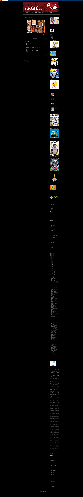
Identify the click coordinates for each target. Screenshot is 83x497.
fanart (58, 388)
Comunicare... (53, 304)
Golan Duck (48, 13)
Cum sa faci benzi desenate (54, 318)
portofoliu (40, 13)
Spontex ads (52, 343)
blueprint (54, 432)
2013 (51, 266)
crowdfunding (57, 445)
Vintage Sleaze (53, 481)
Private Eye (52, 295)
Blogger (45, 491)
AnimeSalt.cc (52, 208)
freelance (58, 434)
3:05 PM (30, 43)
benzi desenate (52, 371)
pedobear (54, 450)
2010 (51, 269)
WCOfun (52, 209)
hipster (50, 448)
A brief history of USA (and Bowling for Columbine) (54, 282)
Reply (27, 51)
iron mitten (52, 456)
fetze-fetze (55, 434)
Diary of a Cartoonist (53, 465)
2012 (51, 267)
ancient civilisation (55, 431)
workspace (51, 453)
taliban (58, 451)
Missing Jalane (53, 312)
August (52, 275)
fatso (55, 427)
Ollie (53, 443)
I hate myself (52, 234)
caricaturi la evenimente (54, 405)
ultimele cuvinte (51, 442)
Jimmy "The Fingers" (53, 331)
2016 (51, 263)
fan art (56, 384)
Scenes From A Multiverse (54, 241)
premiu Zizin (55, 435)
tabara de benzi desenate (53, 436)
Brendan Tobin (53, 460)
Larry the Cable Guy (53, 347)
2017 (51, 262)
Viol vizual (52, 324)
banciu (52, 432)
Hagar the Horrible (53, 231)
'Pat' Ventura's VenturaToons (54, 475)
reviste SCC (54, 408)
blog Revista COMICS (53, 92)
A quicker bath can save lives (54, 308)
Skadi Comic (52, 242)
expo (58, 376)
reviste (54, 375)
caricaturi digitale (57, 432)
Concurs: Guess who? (54, 303)
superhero (56, 388)
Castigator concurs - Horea (54, 315)
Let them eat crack (53, 334)
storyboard (55, 419)
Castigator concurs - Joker (54, 292)
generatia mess (53, 413)
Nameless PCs (53, 238)
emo (52, 399)
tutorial (57, 386)
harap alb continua (52, 387)
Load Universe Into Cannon (54, 466)
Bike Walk (52, 314)
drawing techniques (52, 379)
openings (55, 440)
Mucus (52, 301)
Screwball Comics (53, 469)
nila (58, 428)
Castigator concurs (53, 344)
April (52, 352)
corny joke (54, 445)
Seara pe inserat (53, 335)
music (51, 372)
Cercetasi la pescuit (53, 306)
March (52, 353)
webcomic (54, 374)
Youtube (52, 38)
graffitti (56, 437)
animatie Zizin (51, 404)
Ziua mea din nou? (53, 328)
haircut (52, 393)
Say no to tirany (53, 302)
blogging (51, 405)
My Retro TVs (52, 207)
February (53, 354)
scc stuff (54, 385)
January (53, 355)
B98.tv (51, 205)
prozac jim (58, 450)
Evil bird (52, 309)
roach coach (57, 381)
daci (56, 402)
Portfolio (52, 37)
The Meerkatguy (53, 246)
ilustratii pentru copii (56, 416)
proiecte (37, 13)
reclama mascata (56, 396)
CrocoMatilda (57, 442)
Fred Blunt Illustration (53, 461)
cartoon (58, 369)
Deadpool (51, 420)
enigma (53, 381)
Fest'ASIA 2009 (53, 316)
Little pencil (52, 323)
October (53, 273)
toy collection (57, 400)
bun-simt (58, 420)
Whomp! (52, 247)
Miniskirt (52, 293)
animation (58, 399)
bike (58, 386)
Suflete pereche (53, 317)
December (53, 271)
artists (56, 380)
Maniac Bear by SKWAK (54, 286)
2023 (51, 256)
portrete (58, 440)
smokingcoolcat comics (54, 397)
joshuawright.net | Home (54, 486)
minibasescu (53, 439)
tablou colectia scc (55, 451)
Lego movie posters (53, 291)
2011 (51, 268)
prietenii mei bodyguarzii (52, 418)
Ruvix (54, 443)
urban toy (54, 442)
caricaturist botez (54, 415)
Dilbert (52, 226)
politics (53, 372)
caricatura (51, 385)
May (52, 351)
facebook (53, 427)
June (52, 277)
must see (58, 394)
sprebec (53, 419)
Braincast (52, 224)
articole (52, 13)
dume (52, 411)
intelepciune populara (52, 403)
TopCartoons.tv (52, 204)
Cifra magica (52, 297)
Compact (53, 378)
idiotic (56, 408)
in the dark (57, 393)
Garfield (52, 230)
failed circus (51, 434)
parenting (58, 385)
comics (56, 369)
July (52, 276)
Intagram (52, 36)
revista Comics (57, 377)
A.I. (55, 442)
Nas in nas (52, 342)
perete (56, 440)
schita (52, 424)
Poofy (52, 320)
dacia (54, 421)
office (58, 380)
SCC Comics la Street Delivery (55, 329)
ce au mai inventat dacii (55, 395)
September (53, 274)
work (51, 377)
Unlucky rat (52, 307)
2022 (51, 257)
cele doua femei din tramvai (56, 426)
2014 (51, 265)
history (58, 384)
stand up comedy (56, 378)
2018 (51, 261)
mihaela (53, 435)
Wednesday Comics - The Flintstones (54, 322)
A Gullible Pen (52, 464)
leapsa (52, 408)
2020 (51, 259)
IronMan (51, 443)
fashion (56, 383)
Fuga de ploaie (53, 285)
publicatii (33, 13)
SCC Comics (25, 13)
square (54, 424)
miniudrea (56, 439)
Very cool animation (53, 330)
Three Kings (52, 296)
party (50, 378)
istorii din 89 (57, 413)
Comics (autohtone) (53, 350)
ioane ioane (57, 448)
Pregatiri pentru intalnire (54, 345)
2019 (51, 260)
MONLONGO (52, 459)
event (56, 371)
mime (50, 439)
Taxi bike (52, 288)
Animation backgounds (54, 349)
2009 (51, 270)
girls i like (54, 380)
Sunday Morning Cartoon (54, 289)
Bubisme (52, 299)
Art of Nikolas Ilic (53, 472)
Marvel (52, 443)
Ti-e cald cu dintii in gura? (54, 287)
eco (55, 386)
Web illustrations (53, 284)
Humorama (52, 482)
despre (29, 13)
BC (54, 377)
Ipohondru (52, 290)
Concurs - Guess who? (54, 278)
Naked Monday (53, 283)
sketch (51, 391)
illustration (54, 393)
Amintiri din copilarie (52, 386)
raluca (51, 395)
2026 (51, 253)
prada (54, 429)
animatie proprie (54, 420)
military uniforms (56, 428)
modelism (58, 439)
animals (56, 372)
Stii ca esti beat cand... (54, 319)
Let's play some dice (53, 280)
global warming (51, 447)
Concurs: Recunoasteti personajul (54, 340)
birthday (51, 412)
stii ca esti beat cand (56, 411)
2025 (51, 254)
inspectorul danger (52, 394)
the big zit (56, 424)
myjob (53, 396)
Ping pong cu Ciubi (53, 310)
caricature (51, 421)
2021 (51, 258)
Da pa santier (53, 326)
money (55, 394)
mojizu (53, 377)
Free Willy (52, 279)
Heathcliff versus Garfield (54, 298)
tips (50, 377)
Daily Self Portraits (53, 305)
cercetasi (51, 400)
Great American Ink (53, 294)
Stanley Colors (53, 243)
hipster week (53, 448)
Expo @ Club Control (53, 338)
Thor (58, 443)
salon (50, 451)
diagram (53, 416)
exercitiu (51, 427)
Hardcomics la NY (53, 332)
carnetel (54, 437)
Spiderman (57, 443)
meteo (51, 381)
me (58, 371)
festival (57, 407)
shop (44, 13)
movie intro (51, 440)
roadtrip (56, 429)
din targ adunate (57, 421)
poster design (51, 429)
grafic (58, 402)
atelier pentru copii (55, 404)
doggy (55, 389)
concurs (58, 374)
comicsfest (54, 402)
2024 (51, 255)
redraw (58, 435)
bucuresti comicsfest (52, 410)
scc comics (52, 369)
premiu (56, 450)
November (53, 272)
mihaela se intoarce (52, 428)
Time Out (52, 431)
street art (51, 407)
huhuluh (51, 435)
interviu (51, 389)
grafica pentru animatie (56, 447)
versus (55, 385)
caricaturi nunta (54, 412)
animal (52, 437)
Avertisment (52, 333)
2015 (51, 264)
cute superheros (54, 407)
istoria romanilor (55, 399)
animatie (51, 375)
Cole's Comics (53, 485)
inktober (55, 448)
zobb (52, 453)
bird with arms (53, 221)
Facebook (52, 35)
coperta (53, 421)
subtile (52, 451)
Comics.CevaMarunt (53, 225)
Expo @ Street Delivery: (54, 325)
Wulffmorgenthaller (53, 248)
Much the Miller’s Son (53, 237)
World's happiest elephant (54, 313)
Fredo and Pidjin (53, 229)
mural (53, 440)
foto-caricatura (55, 376)
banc (58, 404)
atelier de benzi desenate (55, 391)
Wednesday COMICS (28, 17)
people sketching (52, 392)
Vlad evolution (53, 336)
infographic (54, 400)
